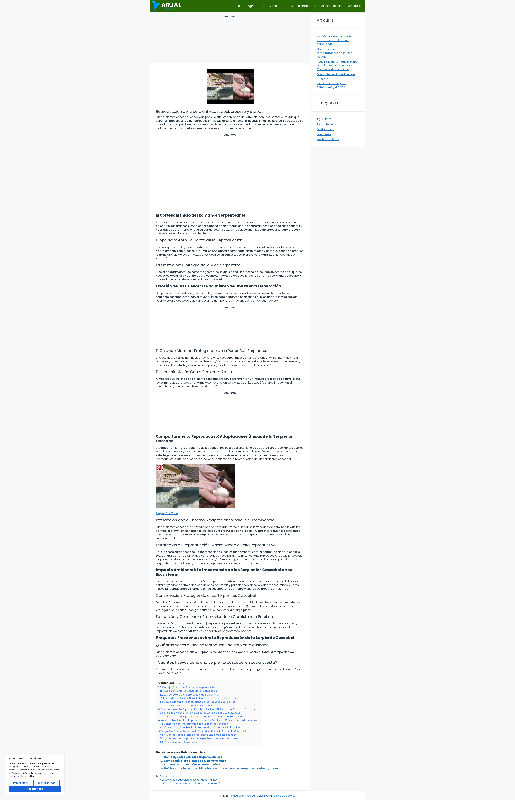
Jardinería (278, 6)
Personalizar (20, 783)
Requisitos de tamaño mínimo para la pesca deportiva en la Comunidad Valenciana (337, 65)
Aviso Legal (264, 795)
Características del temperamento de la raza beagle (334, 52)
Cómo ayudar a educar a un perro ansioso (193, 757)
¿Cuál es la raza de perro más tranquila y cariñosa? (189, 783)
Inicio (238, 6)
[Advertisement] (230, 39)
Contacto (354, 6)
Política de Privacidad (242, 795)
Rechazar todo (46, 783)
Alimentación (331, 6)
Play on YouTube (167, 513)
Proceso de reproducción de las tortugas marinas (188, 779)
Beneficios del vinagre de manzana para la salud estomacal (334, 40)
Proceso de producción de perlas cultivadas (194, 764)
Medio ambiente (303, 6)
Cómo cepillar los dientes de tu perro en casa (195, 761)
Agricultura (256, 6)
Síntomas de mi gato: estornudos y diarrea (331, 85)
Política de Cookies (284, 795)
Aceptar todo (35, 788)
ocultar (181, 683)
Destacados (166, 776)
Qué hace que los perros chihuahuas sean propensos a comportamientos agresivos (221, 768)
